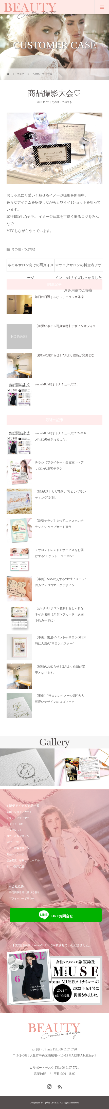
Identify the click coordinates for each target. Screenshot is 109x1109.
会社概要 (18, 886)
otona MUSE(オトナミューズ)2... (56, 384)
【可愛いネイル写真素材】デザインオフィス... (66, 326)
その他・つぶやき (62, 102)
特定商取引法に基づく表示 (24, 892)
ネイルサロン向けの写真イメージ (31, 267)
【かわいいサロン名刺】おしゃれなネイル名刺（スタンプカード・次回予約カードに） (59, 614)
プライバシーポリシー (21, 898)
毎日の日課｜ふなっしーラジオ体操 (59, 297)
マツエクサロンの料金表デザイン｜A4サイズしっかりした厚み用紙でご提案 (78, 267)
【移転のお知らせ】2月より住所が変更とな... (66, 355)
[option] (27, 767)
